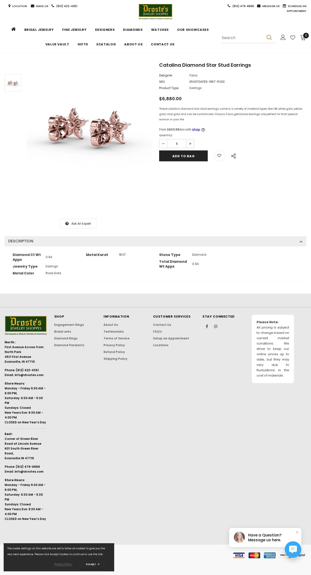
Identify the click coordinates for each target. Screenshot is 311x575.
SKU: (162, 82)
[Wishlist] (292, 37)
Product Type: (169, 88)
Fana (193, 75)
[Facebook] (206, 326)
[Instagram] (215, 326)
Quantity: (166, 135)
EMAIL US (42, 6)
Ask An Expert (81, 224)
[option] (89, 125)
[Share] (232, 155)
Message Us (271, 6)
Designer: (166, 75)
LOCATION (20, 6)
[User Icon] (283, 37)
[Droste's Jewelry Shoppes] (155, 12)
